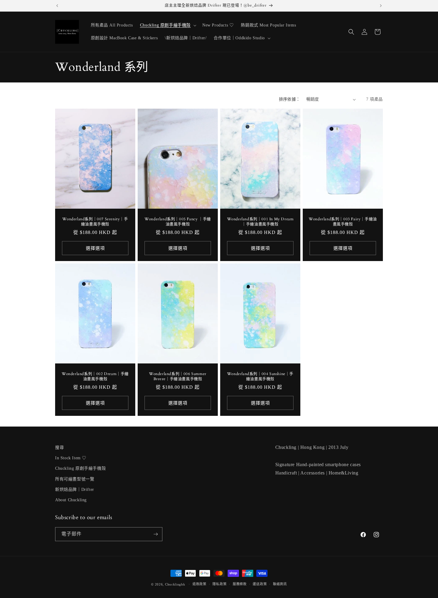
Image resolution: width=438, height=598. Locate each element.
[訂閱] (155, 534)
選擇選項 (95, 248)
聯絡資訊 (280, 584)
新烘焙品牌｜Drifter (74, 489)
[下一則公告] (380, 5)
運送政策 (260, 584)
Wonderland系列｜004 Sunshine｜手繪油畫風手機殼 (260, 376)
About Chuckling (71, 500)
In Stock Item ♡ (70, 458)
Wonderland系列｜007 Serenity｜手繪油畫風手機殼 (95, 222)
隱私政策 (219, 584)
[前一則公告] (57, 5)
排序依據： (289, 99)
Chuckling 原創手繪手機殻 (80, 468)
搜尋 (59, 447)
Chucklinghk (175, 584)
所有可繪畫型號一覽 (74, 479)
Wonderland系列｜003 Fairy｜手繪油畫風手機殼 (343, 222)
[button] (167, 25)
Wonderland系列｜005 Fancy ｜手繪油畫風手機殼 (178, 222)
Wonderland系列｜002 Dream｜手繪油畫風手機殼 (95, 376)
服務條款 (240, 584)
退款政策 (199, 584)
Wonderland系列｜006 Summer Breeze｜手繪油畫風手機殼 (177, 376)
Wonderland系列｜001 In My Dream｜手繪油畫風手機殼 (260, 222)
